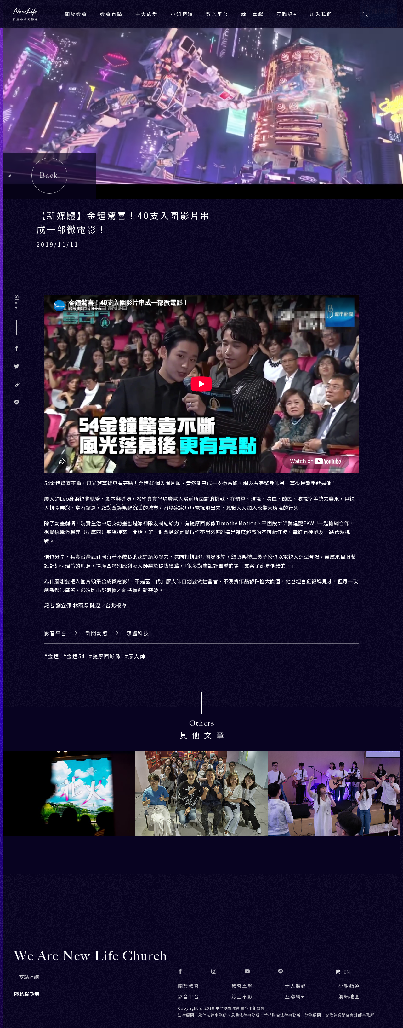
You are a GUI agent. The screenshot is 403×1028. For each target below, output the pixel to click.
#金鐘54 (74, 656)
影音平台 (55, 633)
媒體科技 (138, 633)
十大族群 (295, 985)
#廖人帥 (135, 656)
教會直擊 (242, 985)
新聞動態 (96, 633)
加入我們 (321, 14)
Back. (49, 175)
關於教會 (188, 985)
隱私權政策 (26, 994)
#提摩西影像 (105, 656)
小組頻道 (182, 14)
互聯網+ (286, 14)
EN (346, 971)
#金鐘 (51, 656)
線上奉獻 (242, 996)
